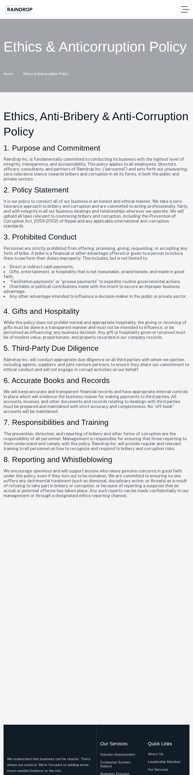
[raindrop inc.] (20, 9)
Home (8, 74)
